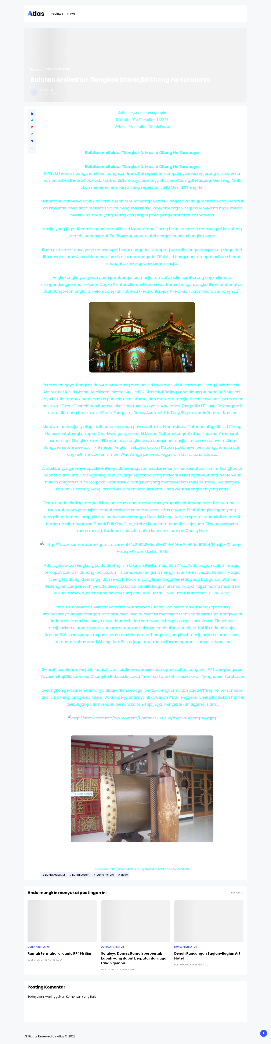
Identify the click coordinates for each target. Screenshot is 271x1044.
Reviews (57, 14)
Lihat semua (236, 892)
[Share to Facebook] (32, 113)
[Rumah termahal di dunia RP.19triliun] (62, 921)
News (71, 14)
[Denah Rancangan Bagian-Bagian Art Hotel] (208, 921)
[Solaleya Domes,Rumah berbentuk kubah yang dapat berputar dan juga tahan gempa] (135, 921)
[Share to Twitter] (32, 120)
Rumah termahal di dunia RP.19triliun (60, 953)
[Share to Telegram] (32, 141)
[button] (32, 148)
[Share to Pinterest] (32, 127)
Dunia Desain (80, 874)
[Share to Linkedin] (32, 134)
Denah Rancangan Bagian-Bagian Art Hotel (207, 956)
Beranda (36, 69)
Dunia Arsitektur (57, 69)
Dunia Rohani (105, 874)
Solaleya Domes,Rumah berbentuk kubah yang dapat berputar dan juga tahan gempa (133, 958)
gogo (124, 874)
